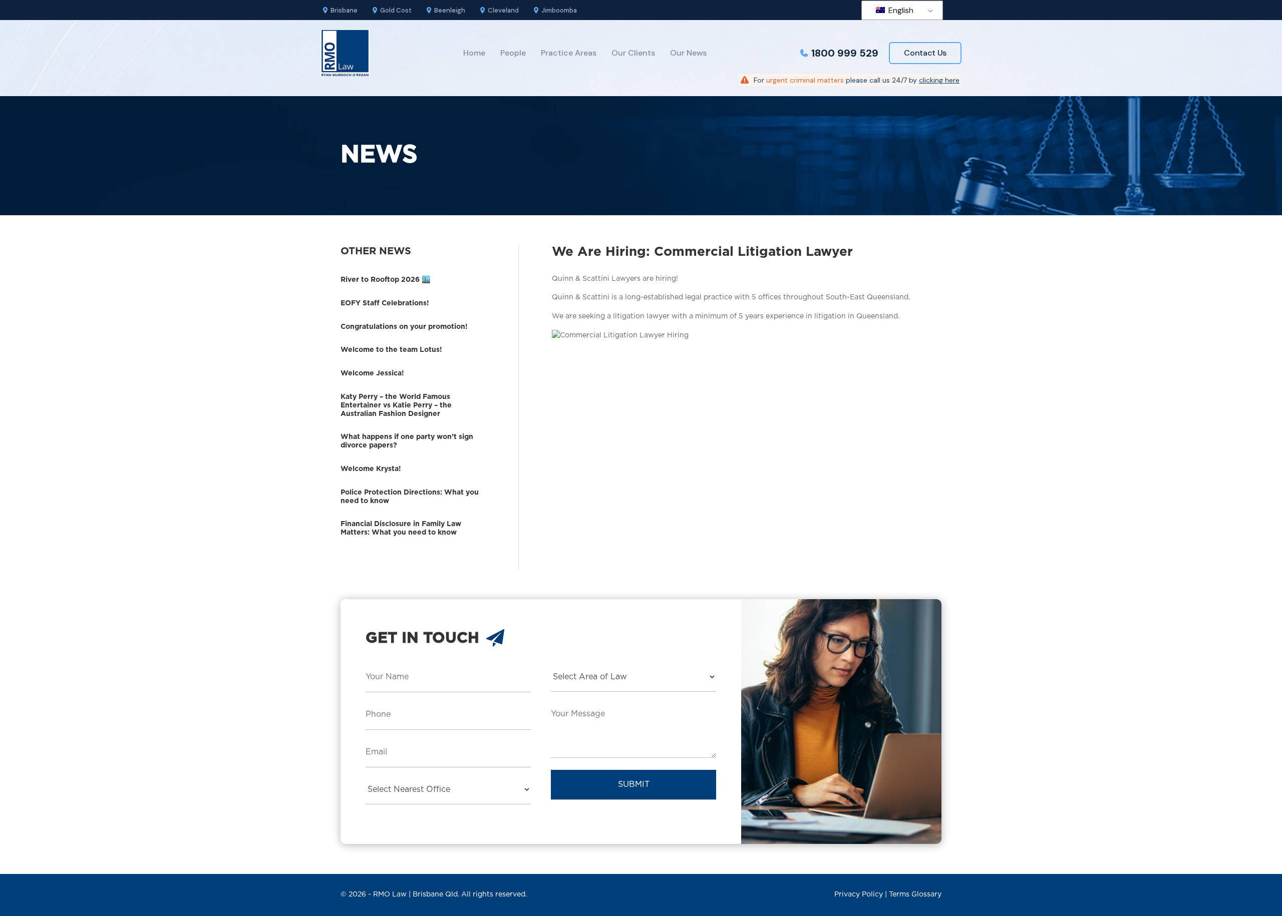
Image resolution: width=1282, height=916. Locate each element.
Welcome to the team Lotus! (391, 349)
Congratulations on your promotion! (404, 326)
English (899, 10)
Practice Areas (568, 53)
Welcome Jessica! (372, 373)
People (513, 53)
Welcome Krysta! (371, 469)
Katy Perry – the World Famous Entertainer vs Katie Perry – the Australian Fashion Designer (396, 405)
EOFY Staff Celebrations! (385, 303)
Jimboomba (559, 10)
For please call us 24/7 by (856, 80)
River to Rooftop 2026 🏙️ (385, 279)
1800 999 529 (844, 53)
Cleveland (503, 10)
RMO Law (390, 894)
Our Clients (633, 53)
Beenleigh (449, 10)
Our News (688, 53)
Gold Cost (396, 10)
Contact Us (925, 53)
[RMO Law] (345, 53)
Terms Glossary (915, 894)
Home (474, 53)
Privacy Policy (858, 894)
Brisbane (344, 10)
